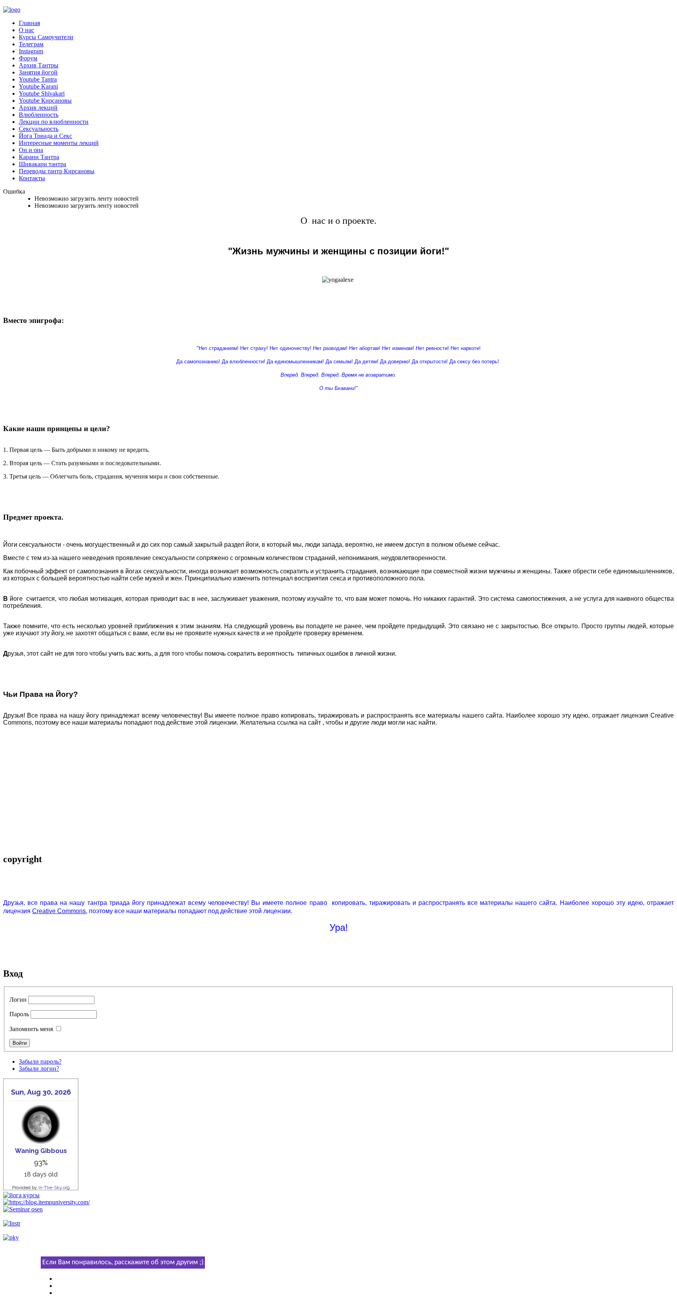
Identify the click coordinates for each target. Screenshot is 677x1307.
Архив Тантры (38, 65)
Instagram (31, 51)
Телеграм (31, 44)
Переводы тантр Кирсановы (56, 171)
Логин (18, 999)
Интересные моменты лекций (59, 143)
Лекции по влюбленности (54, 121)
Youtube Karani (38, 86)
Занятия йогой (38, 72)
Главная (29, 23)
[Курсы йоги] (21, 1195)
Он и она (31, 150)
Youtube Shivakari (42, 93)
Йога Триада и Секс (45, 135)
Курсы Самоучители (46, 37)
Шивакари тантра (42, 164)
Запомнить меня (31, 1029)
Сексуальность (38, 128)
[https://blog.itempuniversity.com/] (46, 1202)
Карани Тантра (39, 157)
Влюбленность (38, 114)
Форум (28, 58)
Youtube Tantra (38, 79)
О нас (26, 30)
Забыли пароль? (40, 1061)
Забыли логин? (39, 1068)
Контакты (32, 178)
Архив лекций (38, 107)
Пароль (19, 1014)
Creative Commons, (59, 911)
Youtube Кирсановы (45, 100)
